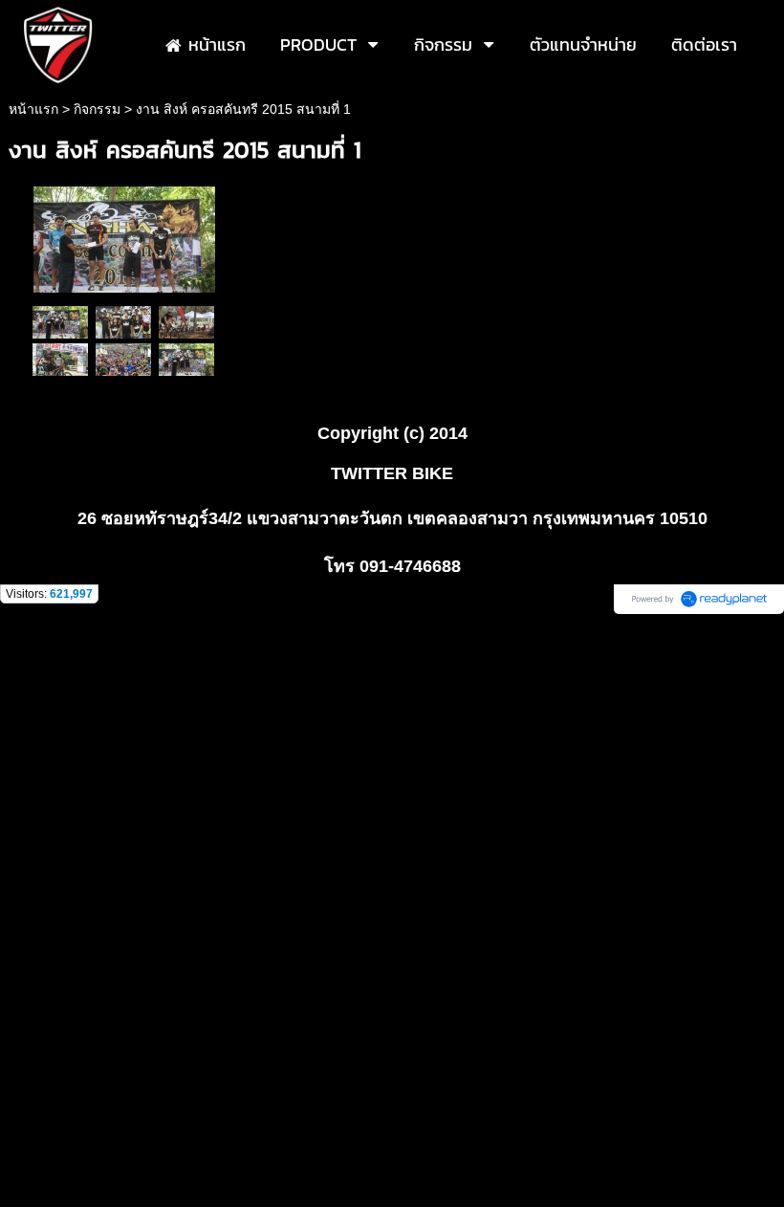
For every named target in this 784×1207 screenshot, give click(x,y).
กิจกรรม (97, 109)
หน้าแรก (33, 109)
